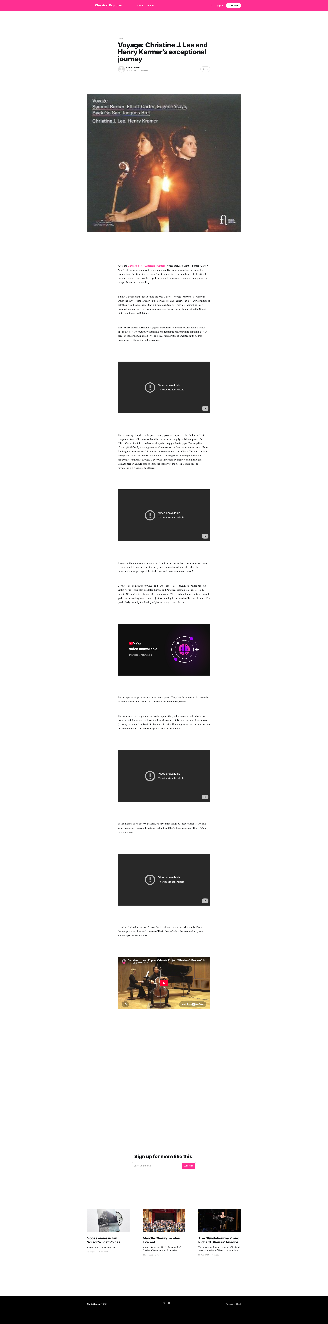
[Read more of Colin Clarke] (121, 69)
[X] (164, 1303)
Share (205, 69)
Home (140, 5)
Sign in (220, 5)
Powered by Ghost (233, 1304)
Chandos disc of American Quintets (146, 265)
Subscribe (233, 5)
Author (150, 5)
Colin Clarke (133, 67)
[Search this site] (212, 6)
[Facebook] (169, 1303)
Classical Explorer (94, 1304)
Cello (120, 38)
